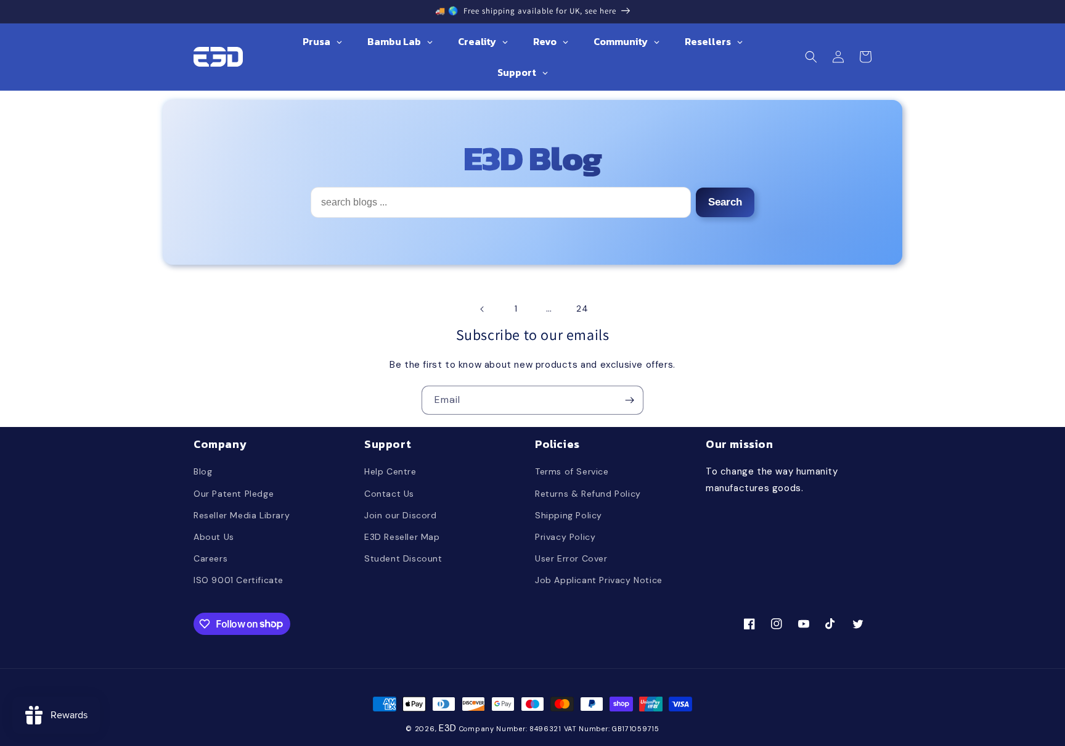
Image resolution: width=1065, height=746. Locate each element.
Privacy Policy (565, 536)
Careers (210, 558)
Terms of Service (572, 471)
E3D (448, 728)
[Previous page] (482, 309)
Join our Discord (400, 515)
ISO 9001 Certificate (239, 580)
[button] (811, 56)
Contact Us (389, 493)
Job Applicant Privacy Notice (599, 580)
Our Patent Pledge (234, 493)
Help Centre (390, 471)
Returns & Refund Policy (588, 493)
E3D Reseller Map (402, 536)
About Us (214, 536)
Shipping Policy (568, 515)
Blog (203, 471)
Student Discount (403, 558)
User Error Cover (571, 558)
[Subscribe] (629, 400)
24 (582, 308)
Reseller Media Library (242, 515)
